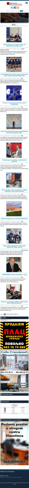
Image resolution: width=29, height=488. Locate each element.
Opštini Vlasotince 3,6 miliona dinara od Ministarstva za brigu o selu (14, 45)
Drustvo (22, 48)
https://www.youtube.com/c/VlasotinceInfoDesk (11, 477)
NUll (5, 49)
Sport (24, 250)
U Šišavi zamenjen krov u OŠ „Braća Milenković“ (14, 218)
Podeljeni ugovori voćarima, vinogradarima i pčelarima (14, 160)
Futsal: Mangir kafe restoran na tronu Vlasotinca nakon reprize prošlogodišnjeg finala (14, 74)
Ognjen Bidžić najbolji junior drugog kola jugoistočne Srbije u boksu (14, 246)
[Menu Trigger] (26, 3)
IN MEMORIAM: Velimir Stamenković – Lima (14, 274)
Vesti (8, 49)
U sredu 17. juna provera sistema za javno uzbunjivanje (14, 103)
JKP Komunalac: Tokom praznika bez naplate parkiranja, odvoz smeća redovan (14, 190)
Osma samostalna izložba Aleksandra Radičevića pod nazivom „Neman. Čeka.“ (14, 132)
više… (14, 54)
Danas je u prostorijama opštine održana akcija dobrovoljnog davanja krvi (14, 302)
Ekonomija (2, 49)
